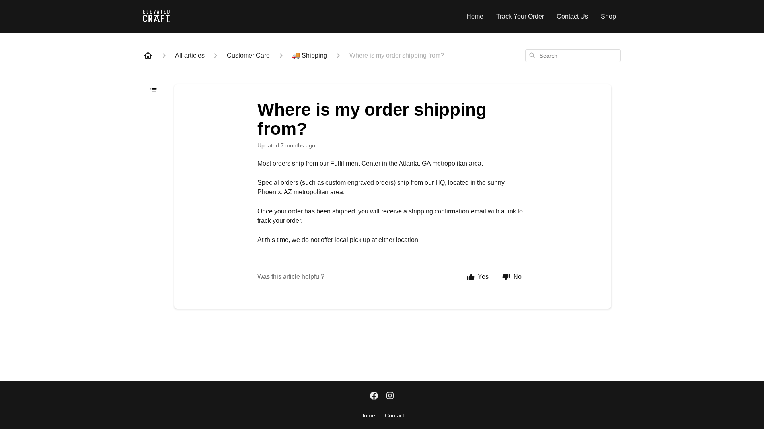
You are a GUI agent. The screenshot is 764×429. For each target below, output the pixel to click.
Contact (394, 415)
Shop (608, 16)
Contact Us (572, 16)
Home (474, 16)
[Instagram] (390, 396)
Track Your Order (520, 16)
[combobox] (573, 55)
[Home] (148, 55)
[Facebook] (374, 396)
